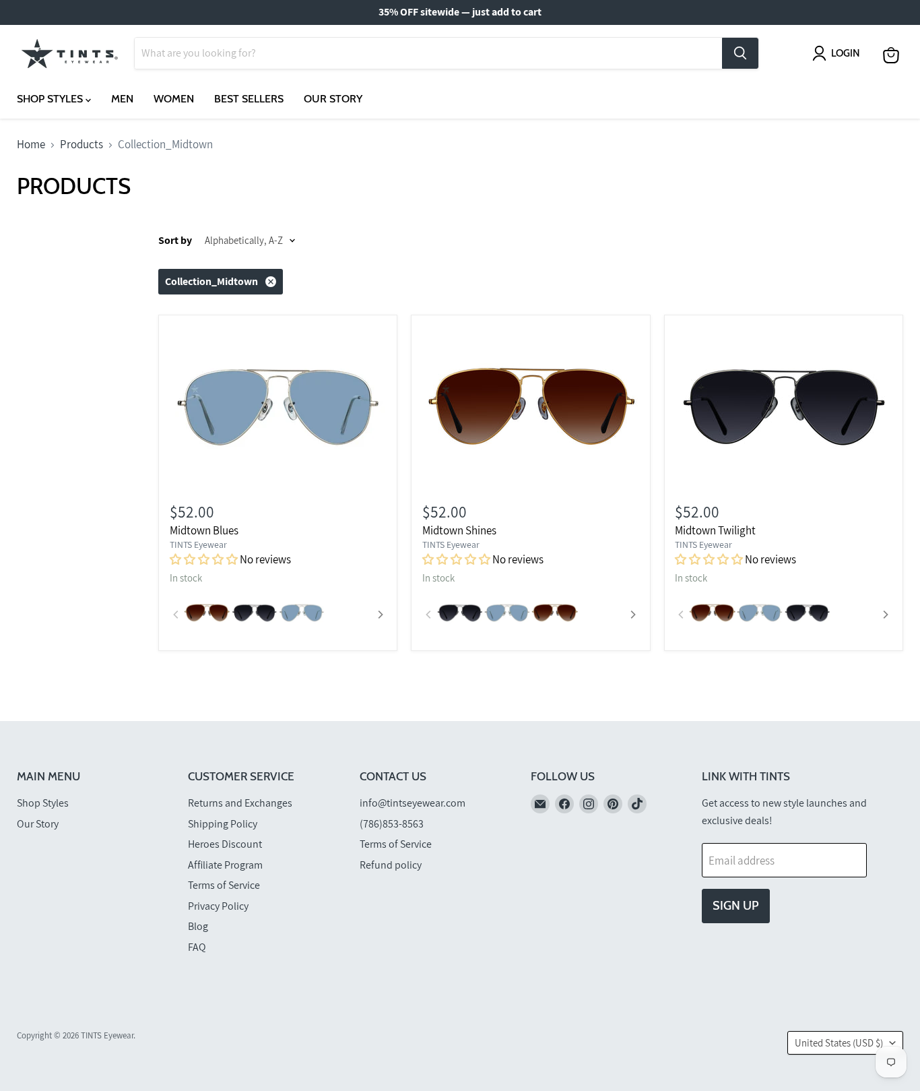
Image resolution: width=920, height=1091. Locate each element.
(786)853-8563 (392, 824)
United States (839, 1042)
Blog (198, 926)
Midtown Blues (204, 530)
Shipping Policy (222, 824)
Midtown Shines (459, 530)
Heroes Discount (225, 844)
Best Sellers (249, 98)
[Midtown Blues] (278, 406)
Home (31, 145)
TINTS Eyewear (198, 544)
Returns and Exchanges (240, 803)
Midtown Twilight (715, 530)
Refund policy (391, 865)
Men (122, 98)
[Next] (380, 614)
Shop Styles (51, 98)
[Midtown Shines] (530, 406)
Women (174, 98)
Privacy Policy (218, 906)
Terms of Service (224, 885)
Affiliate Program (225, 865)
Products (81, 145)
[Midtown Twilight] (783, 406)
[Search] (740, 53)
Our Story (333, 98)
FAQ (197, 947)
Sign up (736, 905)
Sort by (175, 241)
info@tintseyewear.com (412, 803)
